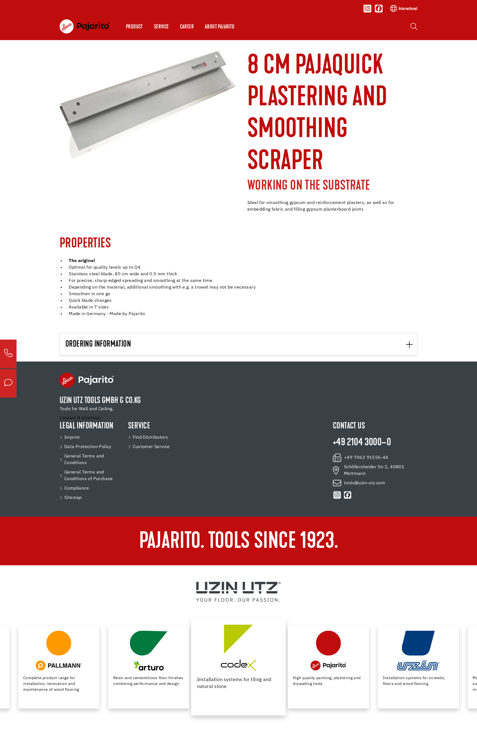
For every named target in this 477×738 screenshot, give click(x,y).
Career (187, 27)
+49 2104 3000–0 (362, 443)
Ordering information (98, 344)
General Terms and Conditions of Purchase (88, 475)
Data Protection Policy (88, 447)
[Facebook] (378, 8)
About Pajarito (220, 27)
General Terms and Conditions (84, 459)
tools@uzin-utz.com (364, 483)
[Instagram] (367, 8)
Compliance (76, 488)
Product (134, 27)
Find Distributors (150, 437)
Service (161, 27)
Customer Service (151, 447)
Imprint (72, 437)
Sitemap (73, 498)
